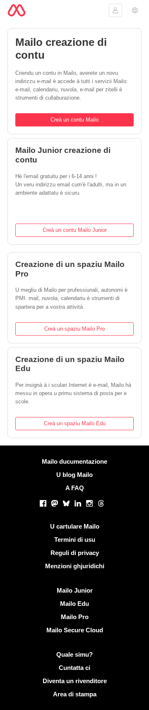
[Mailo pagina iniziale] (16, 10)
